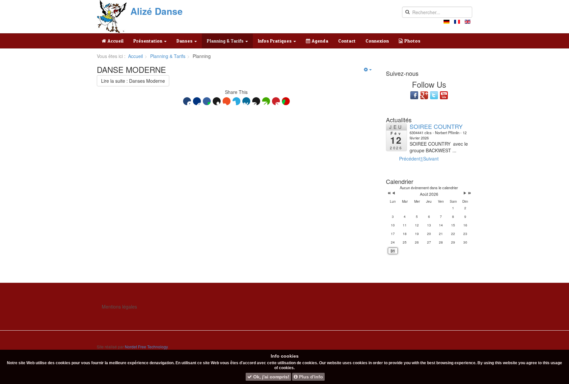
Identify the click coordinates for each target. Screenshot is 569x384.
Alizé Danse (156, 11)
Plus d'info (310, 376)
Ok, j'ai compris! (270, 376)
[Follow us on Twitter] (434, 95)
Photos (412, 41)
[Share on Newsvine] (266, 101)
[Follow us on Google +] (424, 95)
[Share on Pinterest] (276, 101)
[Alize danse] (112, 16)
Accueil (115, 41)
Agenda (320, 41)
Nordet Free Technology (146, 346)
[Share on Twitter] (236, 101)
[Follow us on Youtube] (444, 95)
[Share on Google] (217, 101)
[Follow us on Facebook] (414, 95)
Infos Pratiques (275, 41)
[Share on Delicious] (187, 101)
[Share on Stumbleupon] (226, 101)
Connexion (377, 41)
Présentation (148, 41)
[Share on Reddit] (256, 101)
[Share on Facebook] (207, 101)
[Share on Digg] (197, 101)
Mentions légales (119, 306)
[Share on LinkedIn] (246, 101)
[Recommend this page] (286, 101)
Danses (185, 41)
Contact (347, 41)
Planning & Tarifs (226, 41)
